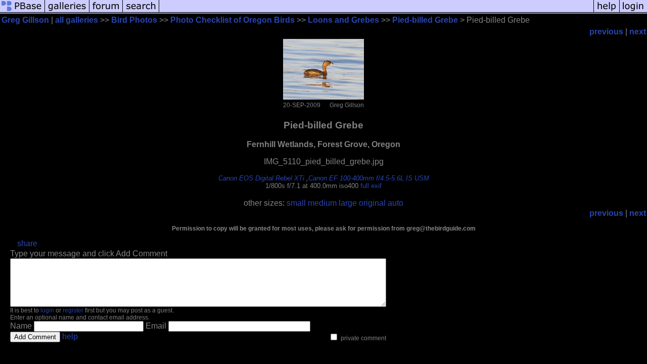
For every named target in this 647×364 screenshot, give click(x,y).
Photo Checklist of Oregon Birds (232, 20)
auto (395, 203)
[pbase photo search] (141, 11)
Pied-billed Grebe (425, 20)
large (348, 203)
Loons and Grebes (343, 20)
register (73, 310)
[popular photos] (376, 11)
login (47, 310)
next (637, 31)
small (296, 203)
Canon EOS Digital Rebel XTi (261, 178)
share (27, 243)
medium (322, 203)
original (372, 203)
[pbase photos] (22, 11)
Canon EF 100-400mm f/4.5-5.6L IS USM (368, 178)
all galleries (76, 20)
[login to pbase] (633, 11)
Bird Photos (134, 20)
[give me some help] (606, 11)
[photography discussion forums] (106, 11)
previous (606, 31)
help (70, 336)
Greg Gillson (25, 20)
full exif (371, 186)
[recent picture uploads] (67, 11)
